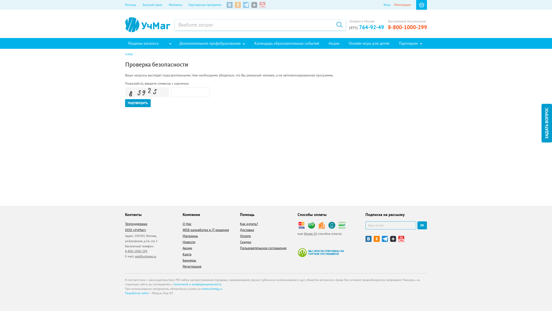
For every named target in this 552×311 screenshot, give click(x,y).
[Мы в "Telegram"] (246, 5)
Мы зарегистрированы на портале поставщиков (321, 252)
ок (422, 225)
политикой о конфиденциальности (197, 284)
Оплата (245, 236)
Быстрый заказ (152, 5)
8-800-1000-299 (407, 27)
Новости (189, 242)
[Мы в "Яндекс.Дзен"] (254, 5)
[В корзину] (421, 5)
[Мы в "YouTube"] (262, 5)
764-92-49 (366, 27)
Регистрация (402, 5)
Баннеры (189, 260)
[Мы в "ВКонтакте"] (230, 5)
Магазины (175, 5)
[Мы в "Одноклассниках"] (238, 5)
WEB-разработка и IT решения (206, 230)
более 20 (311, 234)
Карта (187, 254)
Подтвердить (138, 103)
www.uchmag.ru (212, 289)
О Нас (187, 224)
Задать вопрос (546, 123)
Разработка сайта (137, 293)
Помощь (130, 5)
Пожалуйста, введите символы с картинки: (157, 83)
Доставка (247, 230)
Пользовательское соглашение (263, 248)
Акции (187, 248)
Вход (387, 5)
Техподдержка (136, 224)
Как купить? (249, 224)
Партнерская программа (204, 5)
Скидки (245, 242)
